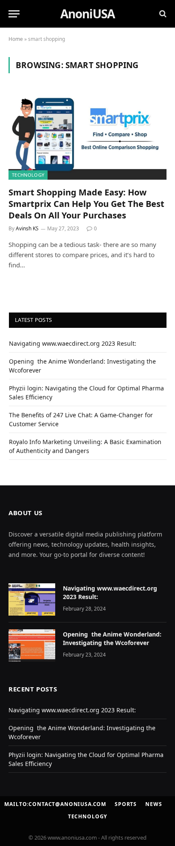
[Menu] (14, 13)
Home (15, 39)
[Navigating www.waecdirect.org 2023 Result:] (31, 599)
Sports (126, 804)
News (153, 804)
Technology (28, 175)
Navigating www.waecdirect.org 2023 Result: (72, 343)
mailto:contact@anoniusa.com (55, 804)
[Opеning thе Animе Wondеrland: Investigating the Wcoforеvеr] (31, 645)
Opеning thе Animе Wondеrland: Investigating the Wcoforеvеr (112, 638)
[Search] (162, 13)
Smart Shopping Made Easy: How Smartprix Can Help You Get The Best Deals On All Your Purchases (86, 203)
